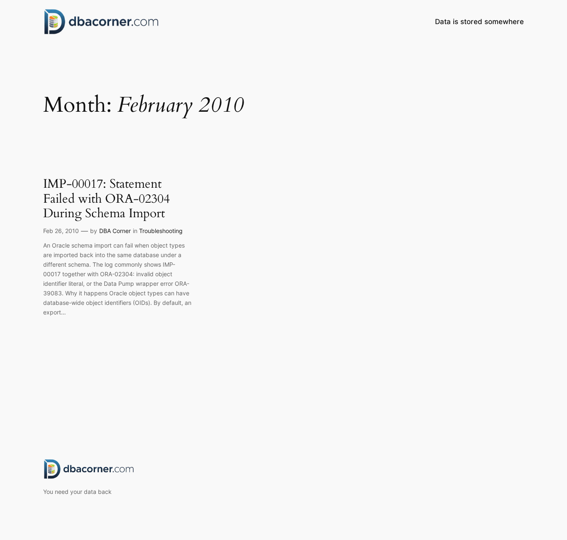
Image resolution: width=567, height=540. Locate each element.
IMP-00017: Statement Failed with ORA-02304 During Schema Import (106, 199)
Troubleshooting (161, 230)
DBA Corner (115, 230)
